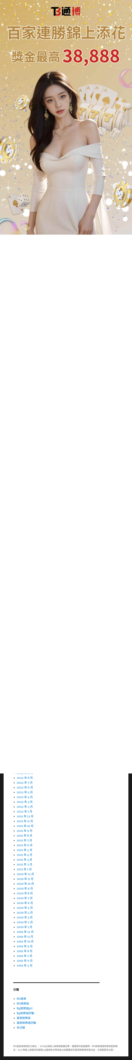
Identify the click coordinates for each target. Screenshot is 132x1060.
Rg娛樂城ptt (25, 1008)
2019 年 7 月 (24, 956)
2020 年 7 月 (25, 898)
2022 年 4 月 (25, 797)
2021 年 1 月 (24, 869)
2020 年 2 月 (25, 922)
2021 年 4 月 (24, 854)
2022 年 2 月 (25, 806)
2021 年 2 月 (24, 864)
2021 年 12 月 (25, 816)
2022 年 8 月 (25, 777)
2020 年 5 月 (25, 907)
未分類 (21, 1027)
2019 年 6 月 (25, 960)
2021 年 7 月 (24, 840)
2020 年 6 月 (25, 903)
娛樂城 (82, 1049)
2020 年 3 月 (25, 917)
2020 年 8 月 (25, 893)
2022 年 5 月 (25, 792)
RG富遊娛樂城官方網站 (25, 1046)
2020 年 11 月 (25, 879)
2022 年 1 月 (24, 811)
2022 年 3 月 (25, 802)
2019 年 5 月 (24, 965)
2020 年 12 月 (25, 874)
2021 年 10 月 (25, 826)
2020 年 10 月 (25, 883)
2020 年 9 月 (25, 888)
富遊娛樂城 (23, 1018)
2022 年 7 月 (25, 782)
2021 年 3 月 (24, 859)
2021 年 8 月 (24, 835)
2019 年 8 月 (24, 951)
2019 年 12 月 (25, 931)
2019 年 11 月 (25, 936)
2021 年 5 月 (24, 850)
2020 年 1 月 (24, 927)
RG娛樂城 (23, 1003)
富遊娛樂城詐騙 (26, 1022)
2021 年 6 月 (24, 845)
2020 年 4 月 (25, 912)
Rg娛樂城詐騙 (25, 1013)
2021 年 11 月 (25, 821)
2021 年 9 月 (24, 830)
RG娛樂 (21, 998)
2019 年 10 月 (25, 941)
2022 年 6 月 (25, 787)
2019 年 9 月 (25, 946)
